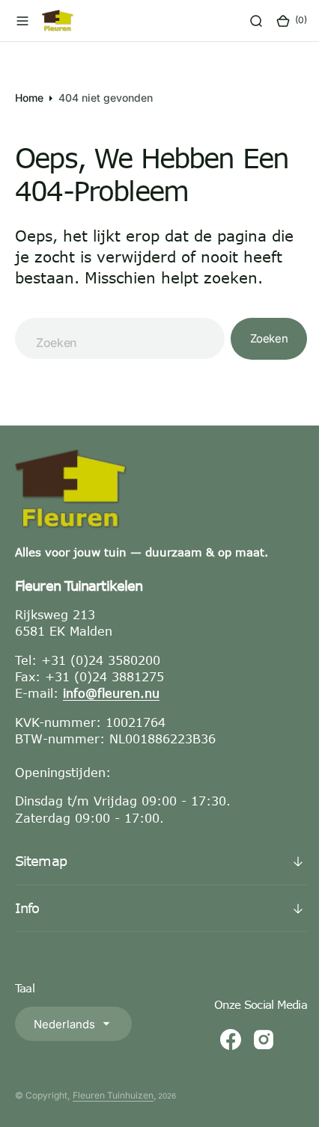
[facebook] (219, 1039)
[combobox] (114, 338)
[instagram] (252, 1039)
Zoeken (257, 338)
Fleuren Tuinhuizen (113, 1095)
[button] (22, 20)
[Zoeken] (244, 20)
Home (29, 97)
